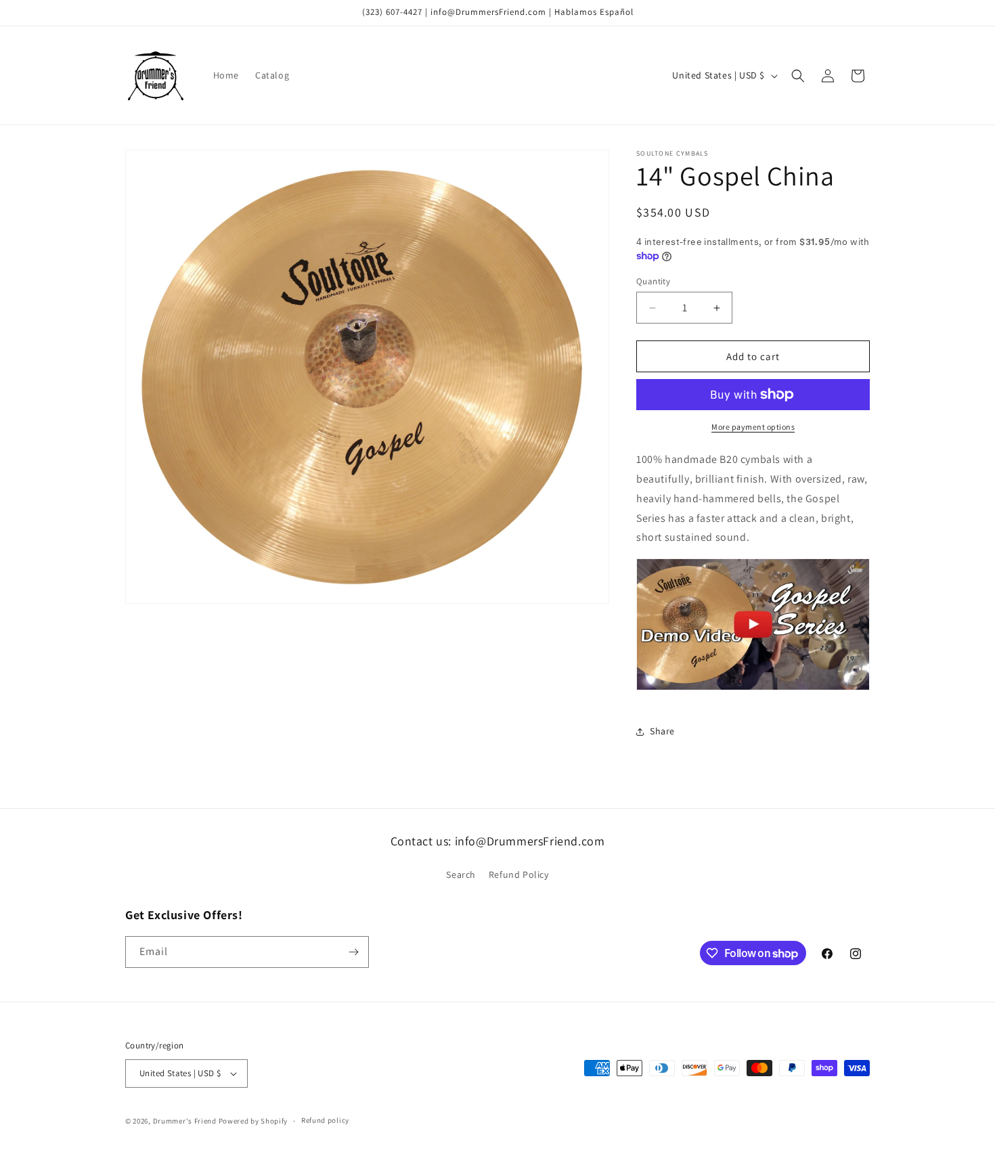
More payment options (753, 427)
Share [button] (662, 731)
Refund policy (325, 1120)
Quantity (653, 281)
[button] (798, 76)
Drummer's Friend (185, 1121)
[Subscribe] (353, 952)
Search (461, 874)
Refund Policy (519, 874)
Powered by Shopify (253, 1121)
